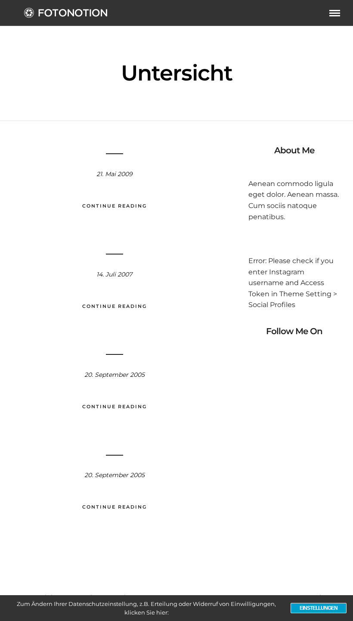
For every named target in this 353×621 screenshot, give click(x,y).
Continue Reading (114, 206)
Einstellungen (319, 608)
